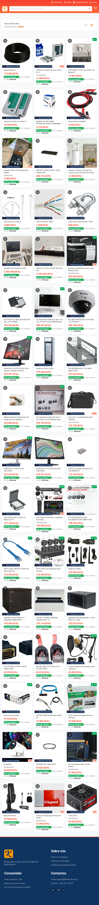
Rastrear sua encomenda (14, 883)
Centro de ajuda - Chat (13, 879)
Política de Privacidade (60, 861)
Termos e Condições (59, 857)
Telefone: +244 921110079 (62, 883)
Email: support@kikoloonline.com (64, 879)
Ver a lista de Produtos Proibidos (17, 887)
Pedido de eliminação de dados (63, 865)
